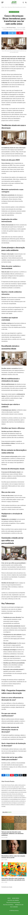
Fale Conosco (14, 906)
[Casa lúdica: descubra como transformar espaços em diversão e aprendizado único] (14, 869)
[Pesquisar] (26, 2)
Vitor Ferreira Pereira (11, 27)
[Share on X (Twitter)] (12, 33)
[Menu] (2, 2)
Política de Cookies (13, 900)
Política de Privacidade (13, 902)
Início (9, 898)
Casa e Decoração (13, 11)
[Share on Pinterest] (19, 33)
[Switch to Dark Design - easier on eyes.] (23, 2)
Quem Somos (15, 898)
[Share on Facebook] (5, 33)
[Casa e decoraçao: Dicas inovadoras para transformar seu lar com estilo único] (14, 43)
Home (2, 7)
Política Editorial (8, 904)
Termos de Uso (19, 904)
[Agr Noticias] (14, 2)
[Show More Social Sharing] (25, 33)
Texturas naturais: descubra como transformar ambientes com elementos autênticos (12, 833)
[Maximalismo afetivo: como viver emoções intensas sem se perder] (14, 847)
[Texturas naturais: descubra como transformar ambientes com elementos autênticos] (14, 823)
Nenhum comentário (8, 29)
